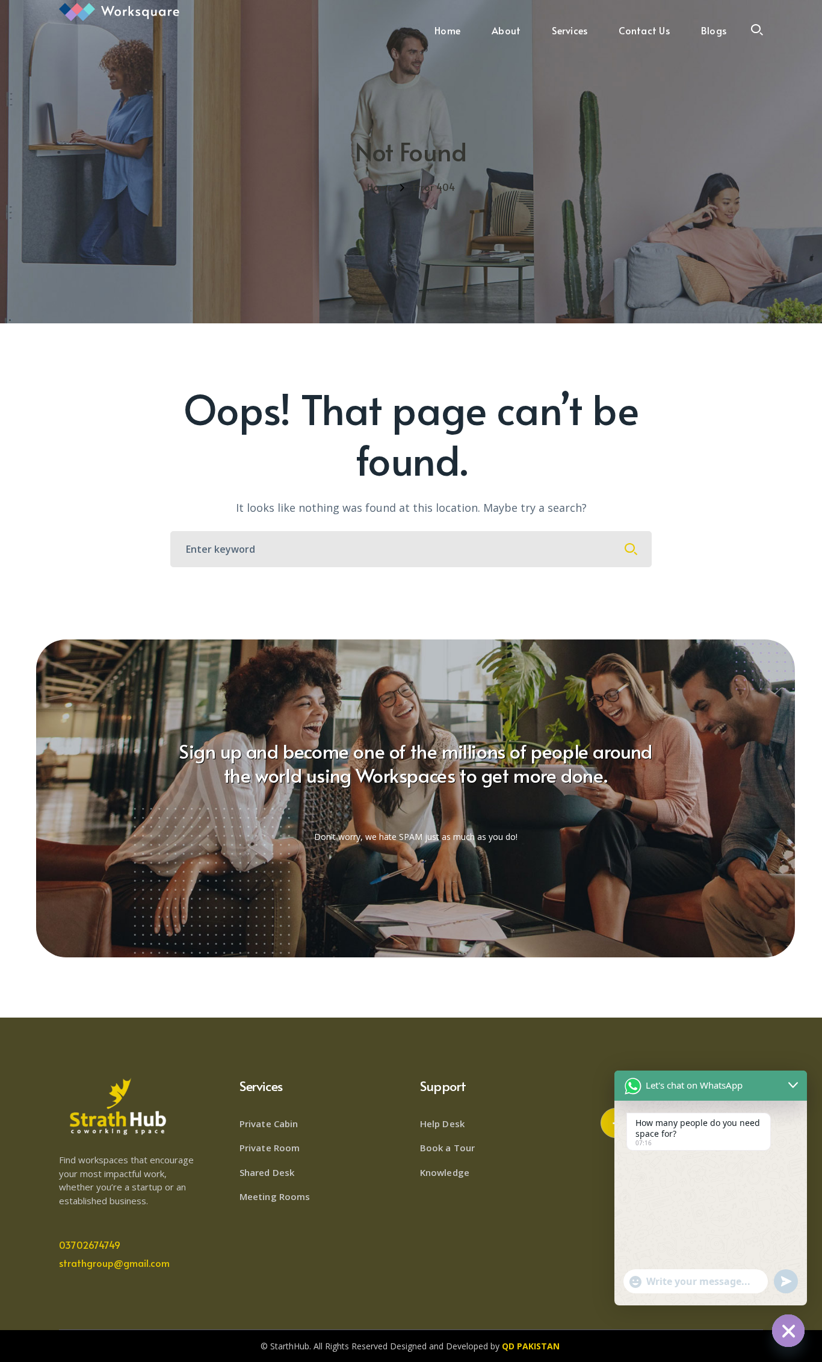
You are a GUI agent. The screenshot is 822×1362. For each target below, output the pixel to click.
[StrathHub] (119, 11)
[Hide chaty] (788, 1330)
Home (379, 186)
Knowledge (444, 1172)
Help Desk (442, 1124)
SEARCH (631, 549)
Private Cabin (268, 1124)
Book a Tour (447, 1148)
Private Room (269, 1148)
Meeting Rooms (274, 1196)
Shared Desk (266, 1172)
